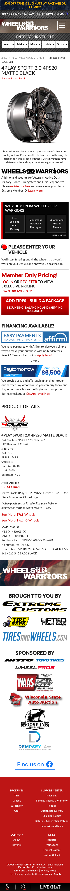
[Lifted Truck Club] (54, 621)
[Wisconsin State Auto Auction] (35, 699)
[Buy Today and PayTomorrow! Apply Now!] (35, 371)
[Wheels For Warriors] (24, 25)
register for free (20, 186)
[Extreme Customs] (35, 606)
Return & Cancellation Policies (51, 821)
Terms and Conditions (26, 870)
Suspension (17, 806)
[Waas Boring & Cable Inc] (35, 682)
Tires (16, 795)
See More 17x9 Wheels (18, 514)
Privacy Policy (48, 870)
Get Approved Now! (38, 393)
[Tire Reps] (16, 621)
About (16, 840)
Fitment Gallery (51, 850)
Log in (7, 282)
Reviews (16, 845)
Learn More (35, 190)
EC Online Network (41, 867)
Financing (51, 795)
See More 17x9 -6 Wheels (20, 520)
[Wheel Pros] (34, 667)
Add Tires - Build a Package (35, 305)
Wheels (17, 801)
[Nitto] (19, 660)
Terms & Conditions (52, 826)
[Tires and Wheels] (35, 636)
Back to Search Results (14, 78)
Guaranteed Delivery (52, 811)
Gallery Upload (52, 855)
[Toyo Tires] (51, 659)
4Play (4, 58)
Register (28, 282)
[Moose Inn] (35, 718)
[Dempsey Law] (35, 740)
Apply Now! (44, 355)
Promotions (51, 845)
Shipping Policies (52, 816)
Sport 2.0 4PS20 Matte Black (28, 58)
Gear (16, 811)
